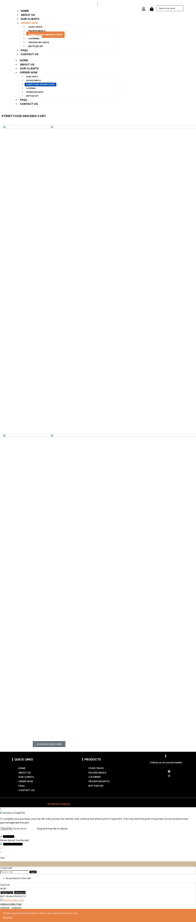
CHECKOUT (20, 892)
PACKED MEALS (36, 31)
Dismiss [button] (8, 917)
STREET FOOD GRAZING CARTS (45, 34)
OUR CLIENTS (30, 18)
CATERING (34, 38)
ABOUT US (28, 14)
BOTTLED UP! (35, 46)
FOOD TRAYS (35, 27)
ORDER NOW (29, 22)
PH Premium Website (59, 803)
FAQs (24, 50)
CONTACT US (30, 54)
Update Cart (7, 892)
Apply (33, 872)
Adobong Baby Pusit (11, 904)
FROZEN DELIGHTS (38, 42)
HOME (25, 10)
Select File (8, 836)
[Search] (180, 8)
